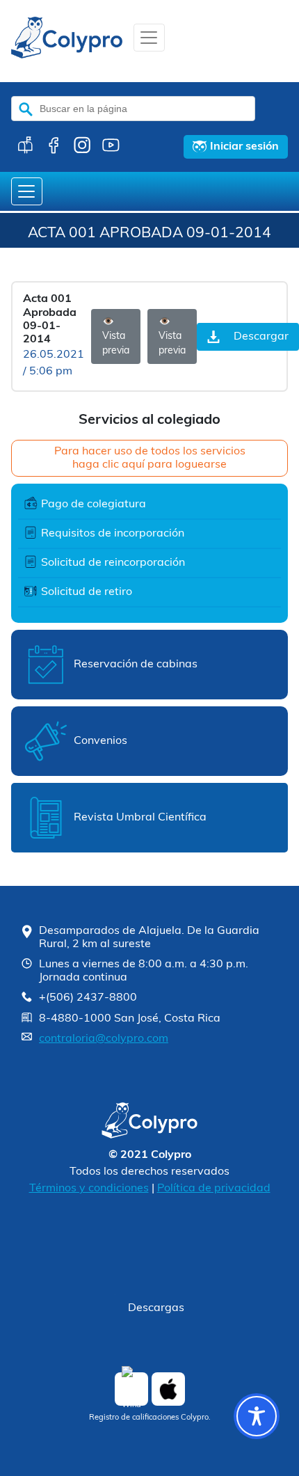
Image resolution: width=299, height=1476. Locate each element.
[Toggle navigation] (149, 37)
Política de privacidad (213, 1188)
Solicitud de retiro (86, 592)
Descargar (261, 336)
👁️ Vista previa (115, 336)
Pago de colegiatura (93, 504)
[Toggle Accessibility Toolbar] (256, 1416)
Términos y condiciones (89, 1188)
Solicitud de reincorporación (113, 563)
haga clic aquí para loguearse (149, 464)
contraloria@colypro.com (103, 1039)
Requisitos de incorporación (112, 533)
